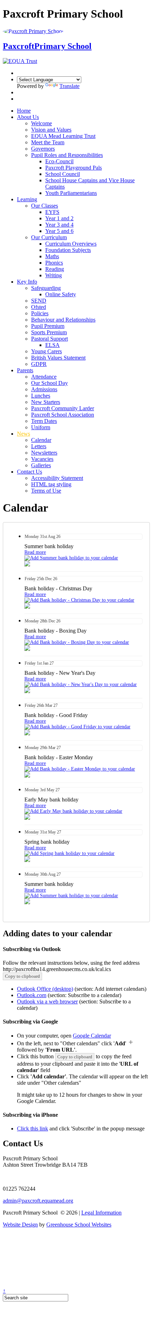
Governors (43, 149)
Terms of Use (46, 491)
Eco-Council (59, 161)
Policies (39, 313)
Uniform (40, 427)
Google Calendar (92, 1036)
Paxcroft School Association (62, 415)
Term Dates (44, 421)
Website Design (20, 1225)
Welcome (41, 123)
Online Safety (60, 294)
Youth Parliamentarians (71, 193)
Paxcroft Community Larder (62, 408)
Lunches (40, 396)
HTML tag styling (51, 484)
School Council (62, 174)
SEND (38, 301)
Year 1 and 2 (59, 218)
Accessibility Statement (57, 478)
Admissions (44, 389)
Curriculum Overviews (71, 244)
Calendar (41, 440)
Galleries (41, 465)
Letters (38, 446)
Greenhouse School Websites (78, 1225)
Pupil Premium (47, 326)
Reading (54, 269)
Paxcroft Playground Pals (73, 168)
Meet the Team (47, 142)
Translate (69, 86)
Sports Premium (49, 332)
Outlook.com (31, 995)
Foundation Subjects (68, 250)
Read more (35, 552)
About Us (28, 117)
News (23, 434)
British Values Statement (58, 358)
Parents (25, 370)
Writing (53, 275)
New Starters (45, 402)
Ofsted (38, 307)
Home (24, 111)
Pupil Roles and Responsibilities (67, 155)
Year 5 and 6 (59, 231)
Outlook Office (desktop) (45, 989)
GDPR (39, 364)
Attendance (44, 377)
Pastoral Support (49, 339)
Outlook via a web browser (47, 1001)
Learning (27, 199)
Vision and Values (51, 130)
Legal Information (101, 1213)
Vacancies (42, 459)
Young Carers (46, 351)
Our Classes (44, 206)
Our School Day (49, 383)
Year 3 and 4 (59, 225)
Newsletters (44, 453)
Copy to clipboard (22, 976)
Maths (52, 256)
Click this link (32, 1128)
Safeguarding (46, 288)
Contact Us (29, 472)
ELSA (52, 345)
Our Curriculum (49, 237)
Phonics (54, 263)
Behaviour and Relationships (63, 320)
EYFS (52, 212)
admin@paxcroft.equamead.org (38, 1201)
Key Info (27, 282)
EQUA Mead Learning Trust (63, 136)
